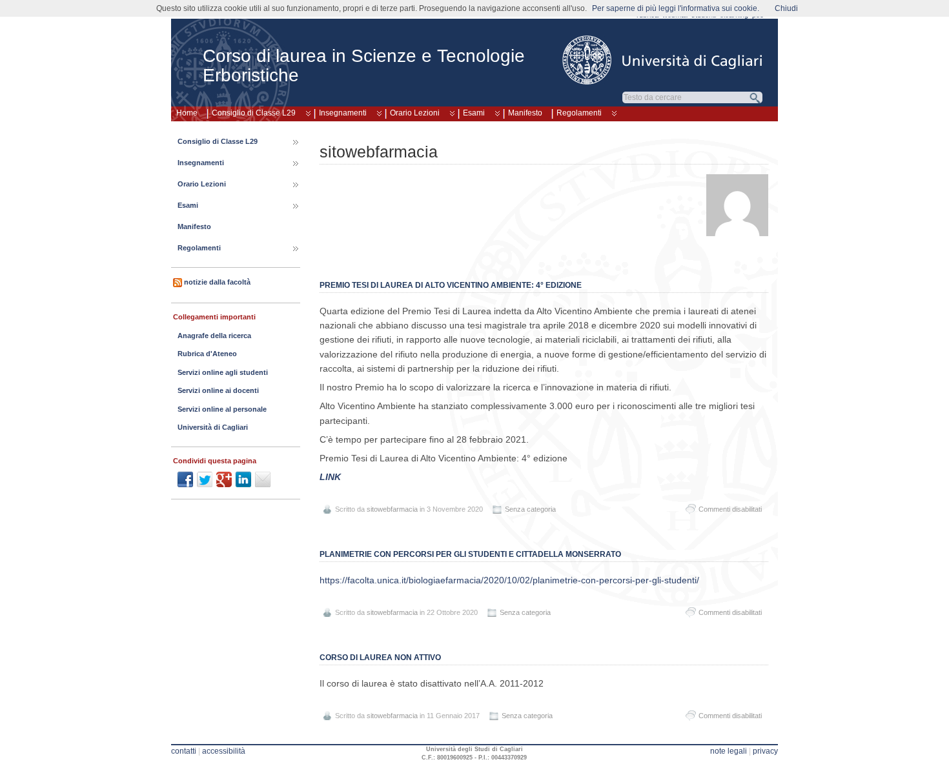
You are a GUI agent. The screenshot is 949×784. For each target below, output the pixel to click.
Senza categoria (530, 509)
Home (187, 112)
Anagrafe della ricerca (214, 335)
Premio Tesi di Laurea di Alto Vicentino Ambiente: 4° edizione (451, 285)
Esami (474, 112)
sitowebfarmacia (392, 509)
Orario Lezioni (415, 112)
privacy (765, 751)
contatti (183, 751)
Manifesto (525, 112)
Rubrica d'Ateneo (207, 353)
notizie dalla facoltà (217, 282)
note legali (728, 751)
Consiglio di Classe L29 (254, 112)
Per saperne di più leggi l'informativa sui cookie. (675, 8)
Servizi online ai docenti (218, 390)
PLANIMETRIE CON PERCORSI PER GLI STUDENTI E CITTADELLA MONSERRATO (470, 554)
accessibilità (223, 751)
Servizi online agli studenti (223, 372)
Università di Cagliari (213, 427)
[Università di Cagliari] (663, 60)
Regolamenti (579, 112)
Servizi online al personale (222, 409)
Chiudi (786, 8)
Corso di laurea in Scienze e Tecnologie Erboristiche (364, 65)
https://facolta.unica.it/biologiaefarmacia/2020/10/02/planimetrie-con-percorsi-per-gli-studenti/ (509, 580)
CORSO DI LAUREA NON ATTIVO (380, 657)
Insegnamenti (343, 112)
